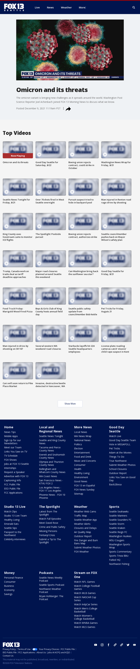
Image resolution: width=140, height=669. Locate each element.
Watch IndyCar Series (85, 604)
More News (83, 427)
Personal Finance (13, 577)
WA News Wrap (82, 436)
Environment (81, 477)
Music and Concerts (85, 460)
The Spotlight (49, 507)
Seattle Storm (116, 523)
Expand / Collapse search (134, 7)
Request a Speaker (14, 472)
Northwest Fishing (119, 564)
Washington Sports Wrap (119, 546)
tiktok (115, 645)
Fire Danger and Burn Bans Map (86, 542)
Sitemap (78, 493)
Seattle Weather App (85, 519)
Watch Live (115, 436)
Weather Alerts (82, 523)
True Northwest (118, 460)
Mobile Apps (11, 436)
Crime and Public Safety (52, 527)
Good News (80, 481)
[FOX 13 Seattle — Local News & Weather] (15, 7)
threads (121, 645)
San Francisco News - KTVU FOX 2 (51, 482)
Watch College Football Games (87, 587)
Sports (114, 507)
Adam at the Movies (120, 452)
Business (9, 585)
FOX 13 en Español (84, 485)
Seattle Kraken (117, 528)
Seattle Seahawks (119, 511)
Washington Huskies (120, 536)
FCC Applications (13, 492)
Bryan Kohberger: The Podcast (51, 597)
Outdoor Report (118, 473)
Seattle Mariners (118, 515)
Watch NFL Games (84, 581)
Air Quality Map (82, 532)
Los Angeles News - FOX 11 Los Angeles (50, 489)
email (134, 645)
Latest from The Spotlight (48, 513)
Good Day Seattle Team (122, 440)
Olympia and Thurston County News (51, 463)
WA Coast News (48, 476)
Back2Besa (115, 484)
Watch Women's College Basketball (84, 617)
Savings (8, 594)
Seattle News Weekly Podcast (50, 579)
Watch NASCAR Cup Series (85, 599)
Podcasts (46, 573)
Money (9, 573)
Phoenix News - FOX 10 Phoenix (52, 496)
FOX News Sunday (84, 489)
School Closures (118, 469)
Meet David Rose (48, 522)
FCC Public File (12, 484)
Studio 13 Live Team (15, 515)
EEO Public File (12, 488)
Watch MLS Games (84, 627)
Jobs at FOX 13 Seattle (16, 463)
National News (82, 440)
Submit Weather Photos (122, 465)
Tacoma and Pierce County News (50, 449)
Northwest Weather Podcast (50, 590)
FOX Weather (81, 551)
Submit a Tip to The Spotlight (50, 541)
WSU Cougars (116, 540)
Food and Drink (82, 456)
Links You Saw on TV (15, 451)
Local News (80, 432)
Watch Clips (10, 511)
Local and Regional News (50, 429)
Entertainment (82, 452)
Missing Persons (48, 531)
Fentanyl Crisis (47, 535)
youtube (95, 645)
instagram (102, 645)
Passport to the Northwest (12, 533)
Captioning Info (12, 480)
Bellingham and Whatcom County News (52, 470)
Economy (9, 590)
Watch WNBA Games (86, 622)
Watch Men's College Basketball (85, 610)
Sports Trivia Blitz (118, 555)
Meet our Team (13, 447)
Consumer (80, 465)
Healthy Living (81, 473)
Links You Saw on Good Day (122, 479)
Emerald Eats (11, 523)
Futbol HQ (114, 559)
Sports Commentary (120, 551)
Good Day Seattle (116, 429)
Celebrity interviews (14, 539)
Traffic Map (80, 515)
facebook (108, 645)
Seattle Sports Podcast (51, 584)
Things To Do (116, 456)
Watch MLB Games (85, 593)
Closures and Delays (85, 528)
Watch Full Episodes (50, 518)
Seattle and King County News (52, 442)
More (82, 7)
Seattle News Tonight (51, 436)
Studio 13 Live (14, 507)
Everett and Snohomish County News (52, 456)
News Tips (10, 432)
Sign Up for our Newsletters (12, 442)
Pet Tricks (114, 448)
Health (77, 469)
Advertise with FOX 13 (16, 476)
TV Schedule (11, 455)
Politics (78, 444)
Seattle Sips (10, 528)
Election (78, 448)
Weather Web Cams (85, 511)
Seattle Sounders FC (120, 519)
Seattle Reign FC (118, 532)
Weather (80, 507)
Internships (10, 468)
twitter (128, 645)
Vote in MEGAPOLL (119, 444)
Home (8, 427)
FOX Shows (10, 459)
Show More (70, 403)
